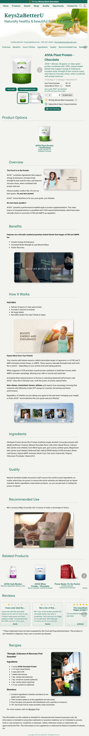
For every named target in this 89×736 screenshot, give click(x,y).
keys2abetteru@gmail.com (65, 42)
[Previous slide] (3, 70)
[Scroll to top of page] (83, 732)
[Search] (81, 5)
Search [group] (26, 5)
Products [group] (15, 5)
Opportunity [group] (57, 5)
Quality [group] (45, 5)
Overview (6, 47)
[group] (44, 138)
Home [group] (5, 5)
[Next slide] (85, 47)
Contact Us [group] (71, 5)
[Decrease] (46, 95)
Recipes (32, 709)
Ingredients (42, 47)
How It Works (29, 47)
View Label (11, 89)
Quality (53, 47)
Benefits (16, 47)
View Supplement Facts (28, 89)
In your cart (67, 95)
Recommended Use (68, 47)
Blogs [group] (35, 5)
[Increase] (49, 95)
